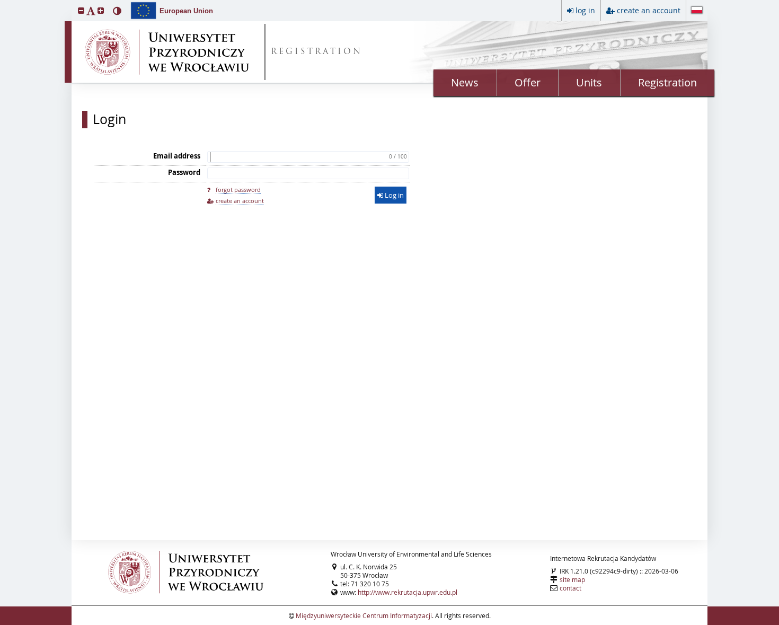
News (465, 82)
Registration (667, 82)
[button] (81, 10)
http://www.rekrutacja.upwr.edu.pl (407, 592)
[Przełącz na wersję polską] (697, 11)
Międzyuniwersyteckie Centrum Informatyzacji (364, 615)
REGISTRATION (316, 52)
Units (589, 82)
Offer (528, 82)
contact (570, 588)
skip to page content (2, 2)
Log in (393, 195)
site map (572, 579)
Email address (176, 156)
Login (109, 119)
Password (184, 172)
